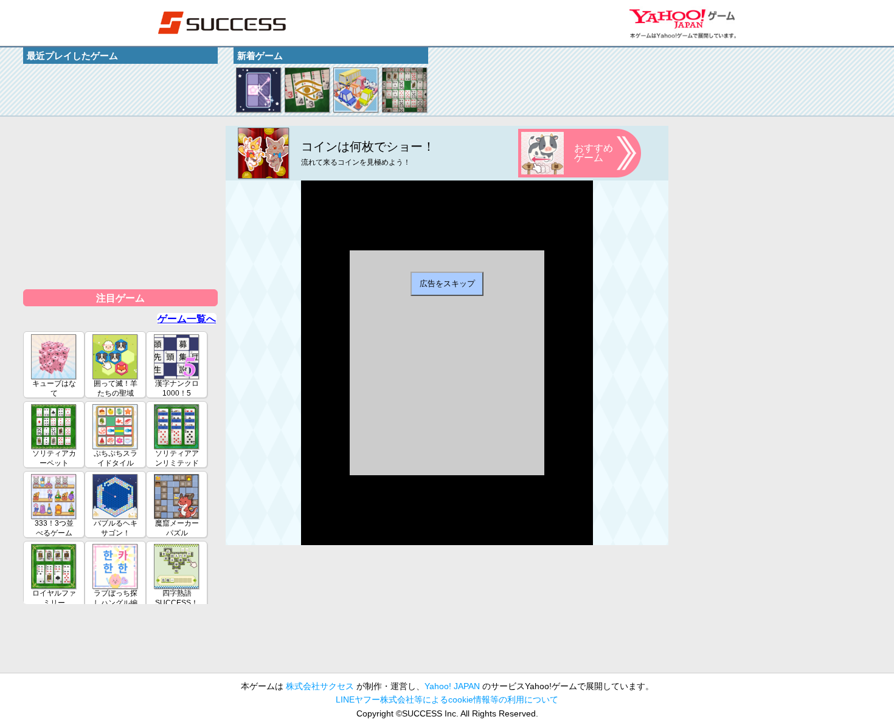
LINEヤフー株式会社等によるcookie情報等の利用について (447, 699)
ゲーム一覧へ (187, 319)
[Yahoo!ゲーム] (682, 23)
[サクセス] (222, 23)
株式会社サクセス (320, 686)
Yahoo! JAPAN (452, 686)
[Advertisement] (120, 202)
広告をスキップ (447, 283)
